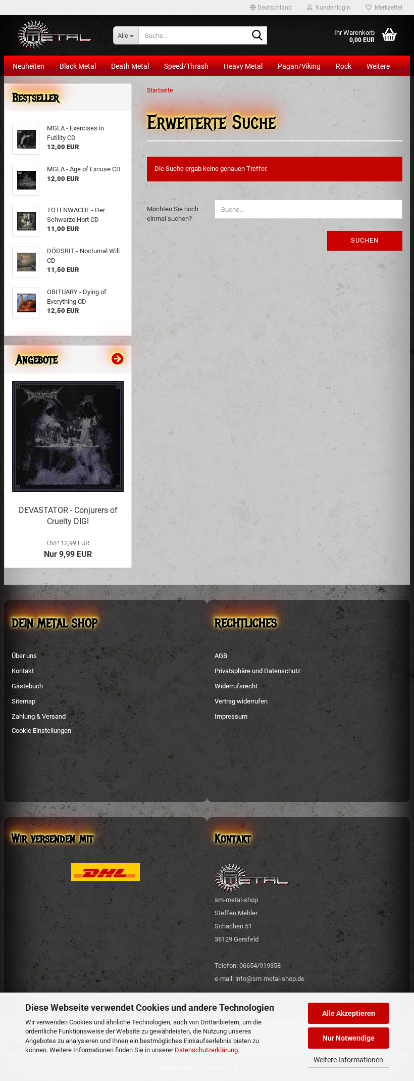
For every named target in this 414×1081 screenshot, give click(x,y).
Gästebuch (27, 686)
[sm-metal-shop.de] (55, 35)
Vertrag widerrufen (241, 701)
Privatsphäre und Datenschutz (257, 671)
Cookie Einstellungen (41, 730)
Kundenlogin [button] (331, 7)
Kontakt (23, 671)
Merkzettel (387, 7)
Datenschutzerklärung (206, 1050)
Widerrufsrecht (236, 686)
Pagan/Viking (299, 66)
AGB (221, 656)
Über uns (24, 656)
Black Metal (78, 66)
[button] (270, 7)
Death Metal (130, 66)
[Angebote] (118, 359)
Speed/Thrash (186, 66)
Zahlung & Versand (39, 716)
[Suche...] (257, 36)
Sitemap (23, 701)
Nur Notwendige (349, 1038)
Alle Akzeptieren (348, 1013)
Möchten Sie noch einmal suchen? (172, 213)
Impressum (231, 716)
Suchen (365, 240)
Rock (343, 66)
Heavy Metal (243, 66)
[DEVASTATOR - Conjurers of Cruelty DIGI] (68, 437)
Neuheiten (28, 66)
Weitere (378, 66)
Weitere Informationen (348, 1060)
